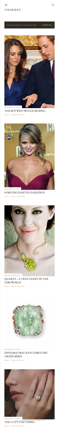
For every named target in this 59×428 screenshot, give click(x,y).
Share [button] (6, 115)
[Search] (53, 4)
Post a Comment (18, 115)
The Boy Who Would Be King (24, 111)
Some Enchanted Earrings (24, 192)
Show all (47, 25)
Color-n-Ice (12, 9)
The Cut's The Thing (19, 422)
